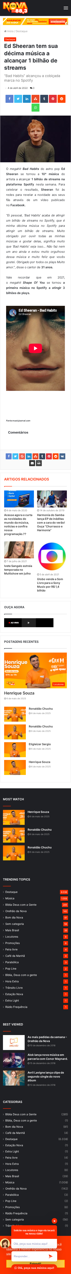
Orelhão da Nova (16, 911)
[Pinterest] (53, 99)
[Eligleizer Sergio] (15, 749)
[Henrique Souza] (15, 767)
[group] (35, 21)
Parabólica (12, 962)
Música (9, 898)
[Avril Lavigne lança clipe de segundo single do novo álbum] (14, 1078)
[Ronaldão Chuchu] (15, 714)
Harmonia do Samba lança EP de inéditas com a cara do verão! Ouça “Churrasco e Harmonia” (51, 522)
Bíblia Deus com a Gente (20, 904)
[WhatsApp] (35, 108)
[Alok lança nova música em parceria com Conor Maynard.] (14, 1060)
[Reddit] (61, 99)
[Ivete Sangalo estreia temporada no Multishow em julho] (19, 549)
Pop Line (10, 968)
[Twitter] (18, 99)
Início (10, 31)
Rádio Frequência (16, 1007)
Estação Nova (14, 994)
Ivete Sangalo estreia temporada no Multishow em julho (18, 569)
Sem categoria (14, 923)
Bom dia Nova (14, 917)
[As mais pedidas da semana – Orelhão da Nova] (14, 1042)
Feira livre (11, 949)
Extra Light (12, 1000)
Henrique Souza (19, 693)
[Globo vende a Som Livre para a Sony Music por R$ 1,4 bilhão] (52, 556)
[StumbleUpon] (35, 99)
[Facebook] (9, 99)
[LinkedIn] (27, 99)
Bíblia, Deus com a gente (21, 975)
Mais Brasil (12, 930)
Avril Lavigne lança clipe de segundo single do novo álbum (46, 1076)
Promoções (12, 943)
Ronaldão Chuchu (41, 708)
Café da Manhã (15, 955)
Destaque (22, 31)
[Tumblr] (44, 99)
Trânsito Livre (14, 987)
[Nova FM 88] (15, 8)
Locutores (11, 936)
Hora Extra (12, 981)
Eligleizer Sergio (40, 744)
